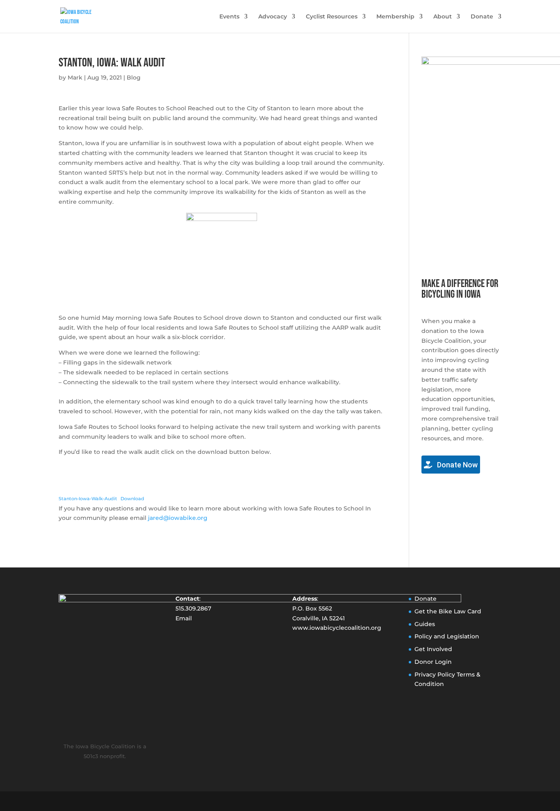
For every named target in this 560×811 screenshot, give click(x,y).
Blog (134, 77)
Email (183, 618)
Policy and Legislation (446, 636)
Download (132, 498)
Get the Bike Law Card (447, 611)
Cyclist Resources (331, 17)
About (442, 17)
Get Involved (433, 649)
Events (229, 17)
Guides (424, 624)
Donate (482, 17)
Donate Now (456, 464)
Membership (395, 17)
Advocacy (272, 17)
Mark (75, 77)
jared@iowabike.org (177, 518)
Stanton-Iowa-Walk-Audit (88, 498)
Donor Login (433, 661)
